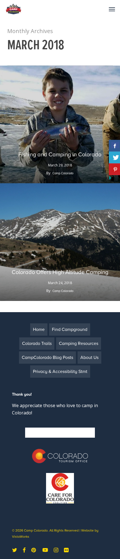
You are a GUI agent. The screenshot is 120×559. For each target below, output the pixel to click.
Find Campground (69, 329)
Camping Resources (78, 343)
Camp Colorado (62, 173)
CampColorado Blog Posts (47, 357)
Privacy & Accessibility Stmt (60, 371)
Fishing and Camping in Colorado (59, 154)
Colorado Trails (37, 343)
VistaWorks (20, 537)
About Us (89, 357)
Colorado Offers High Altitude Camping (60, 272)
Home (39, 329)
